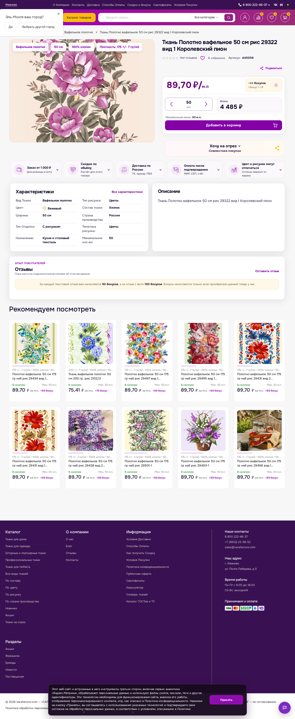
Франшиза (12, 656)
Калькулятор (134, 587)
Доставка (93, 5)
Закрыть (238, 712)
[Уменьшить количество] (172, 104)
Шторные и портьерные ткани (25, 553)
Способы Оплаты (113, 5)
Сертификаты (162, 5)
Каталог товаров (79, 17)
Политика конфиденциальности (147, 567)
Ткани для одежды (17, 546)
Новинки (11, 608)
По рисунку (13, 594)
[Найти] (228, 17)
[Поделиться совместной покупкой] (277, 148)
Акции (9, 615)
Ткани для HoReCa (17, 567)
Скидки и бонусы (139, 5)
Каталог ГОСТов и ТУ (140, 601)
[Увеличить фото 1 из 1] (82, 90)
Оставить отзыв (267, 271)
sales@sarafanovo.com (240, 547)
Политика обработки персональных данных (34, 708)
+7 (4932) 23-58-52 (238, 542)
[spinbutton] (188, 102)
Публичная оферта (138, 574)
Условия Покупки (185, 5)
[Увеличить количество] (206, 104)
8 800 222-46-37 (255, 5)
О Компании (61, 5)
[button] (225, 148)
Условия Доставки (138, 539)
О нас (69, 539)
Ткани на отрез (15, 622)
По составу (13, 581)
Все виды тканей (16, 574)
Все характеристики (127, 192)
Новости (11, 669)
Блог (69, 546)
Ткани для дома (15, 539)
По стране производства (22, 601)
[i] (276, 85)
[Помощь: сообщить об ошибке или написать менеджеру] (285, 708)
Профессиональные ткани (22, 560)
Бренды (10, 663)
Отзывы (71, 553)
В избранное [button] (216, 58)
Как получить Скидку (140, 553)
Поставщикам (14, 676)
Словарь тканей (137, 594)
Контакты (78, 5)
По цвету (11, 587)
